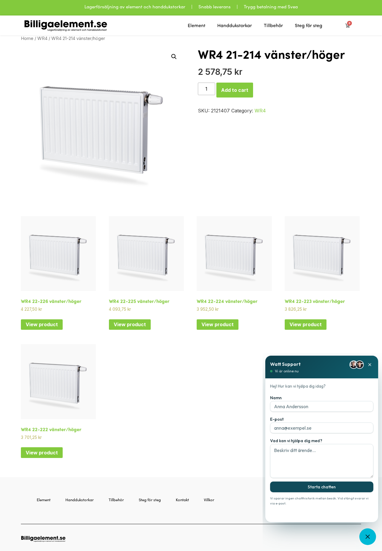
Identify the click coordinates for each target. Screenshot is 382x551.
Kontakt (182, 499)
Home (27, 38)
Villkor (209, 499)
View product (42, 324)
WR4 (42, 38)
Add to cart (234, 90)
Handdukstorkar (234, 25)
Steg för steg (308, 25)
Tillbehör (273, 25)
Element (196, 25)
